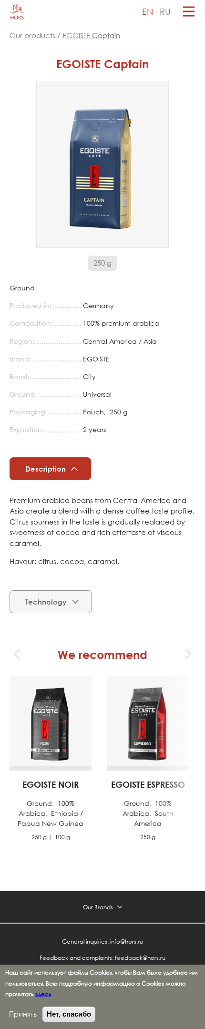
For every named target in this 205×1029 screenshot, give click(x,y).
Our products (33, 36)
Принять (23, 1014)
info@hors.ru (126, 941)
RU (165, 11)
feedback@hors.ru (140, 957)
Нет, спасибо (69, 1014)
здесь (43, 993)
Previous (17, 654)
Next (187, 654)
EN (147, 11)
